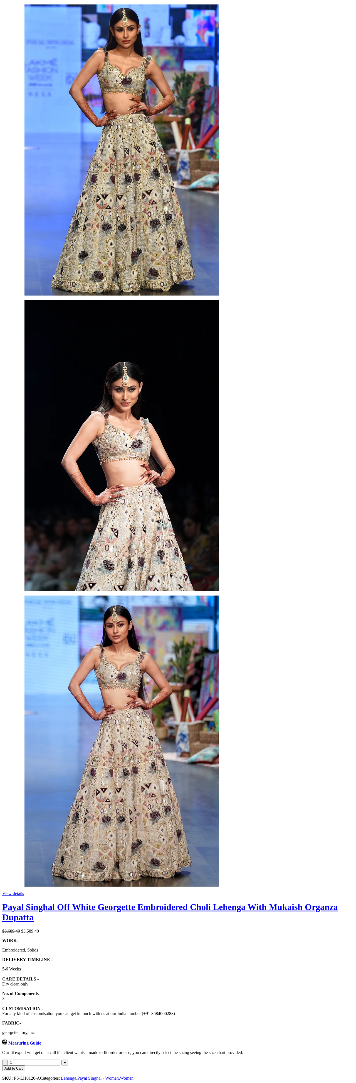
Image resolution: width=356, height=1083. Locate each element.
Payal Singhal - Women (98, 1078)
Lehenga (68, 1078)
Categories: (50, 1078)
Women (127, 1078)
